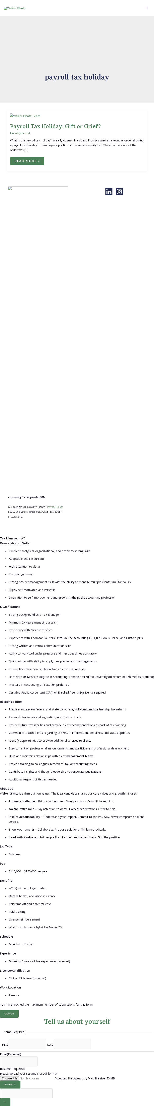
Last (50, 1044)
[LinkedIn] (109, 192)
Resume (12, 1069)
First (5, 1044)
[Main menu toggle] (146, 8)
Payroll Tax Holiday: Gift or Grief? (55, 126)
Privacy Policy (55, 506)
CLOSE (9, 1013)
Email (10, 1054)
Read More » (27, 162)
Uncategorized (20, 133)
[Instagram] (119, 192)
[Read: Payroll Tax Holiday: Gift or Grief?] (25, 115)
